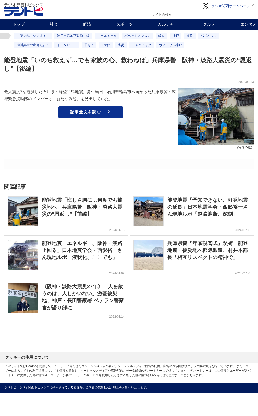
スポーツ (124, 24)
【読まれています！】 (33, 36)
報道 (161, 36)
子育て (89, 45)
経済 (87, 24)
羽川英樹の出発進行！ (33, 45)
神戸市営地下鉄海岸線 (73, 36)
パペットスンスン (137, 36)
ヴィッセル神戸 (170, 45)
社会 (54, 24)
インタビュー (67, 45)
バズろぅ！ (209, 36)
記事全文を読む (85, 112)
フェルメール (107, 36)
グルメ (209, 24)
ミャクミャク (141, 45)
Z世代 (106, 45)
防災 (121, 45)
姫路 (189, 36)
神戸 (175, 36)
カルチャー (168, 24)
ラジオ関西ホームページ (230, 6)
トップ (19, 24)
